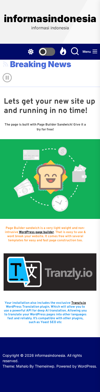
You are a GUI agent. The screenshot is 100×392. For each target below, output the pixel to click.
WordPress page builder (36, 232)
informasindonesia (50, 18)
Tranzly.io (78, 303)
